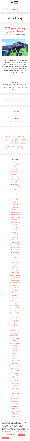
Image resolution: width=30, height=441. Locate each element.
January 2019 (15, 393)
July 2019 (15, 378)
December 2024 (15, 214)
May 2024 (15, 232)
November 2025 (15, 187)
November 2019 (15, 368)
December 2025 (15, 184)
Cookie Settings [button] (8, 434)
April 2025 (15, 204)
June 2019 (15, 381)
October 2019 (15, 371)
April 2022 (15, 295)
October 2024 (15, 219)
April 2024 (15, 235)
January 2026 (15, 182)
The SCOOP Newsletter (15, 8)
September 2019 (15, 373)
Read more (23, 431)
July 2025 (15, 197)
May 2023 (15, 262)
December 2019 (15, 366)
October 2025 (15, 189)
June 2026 (15, 169)
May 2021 (15, 323)
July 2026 (15, 167)
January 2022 (15, 303)
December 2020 (15, 335)
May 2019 (15, 383)
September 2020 (15, 343)
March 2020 (15, 358)
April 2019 (15, 386)
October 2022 (15, 280)
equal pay (8, 84)
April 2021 (15, 325)
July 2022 (15, 287)
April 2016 (15, 413)
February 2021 (15, 330)
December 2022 (15, 275)
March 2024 (15, 237)
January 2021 (15, 333)
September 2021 (15, 313)
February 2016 (15, 416)
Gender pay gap (18, 84)
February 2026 (15, 179)
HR (26, 84)
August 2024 (15, 224)
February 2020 (15, 361)
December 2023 (15, 245)
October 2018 (15, 401)
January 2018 (15, 408)
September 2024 (15, 222)
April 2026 (15, 174)
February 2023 (15, 270)
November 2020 (15, 338)
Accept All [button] (5, 438)
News (7, 9)
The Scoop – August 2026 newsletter (15, 136)
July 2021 (15, 318)
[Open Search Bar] (27, 2)
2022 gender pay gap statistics (15, 29)
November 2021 (15, 308)
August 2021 (15, 315)
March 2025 (15, 207)
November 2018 (15, 398)
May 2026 (15, 172)
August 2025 (15, 194)
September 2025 (15, 192)
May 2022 (15, 293)
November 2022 (15, 277)
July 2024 (15, 227)
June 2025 (15, 199)
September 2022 (15, 282)
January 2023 (15, 272)
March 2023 (15, 267)
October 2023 (15, 250)
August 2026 (15, 164)
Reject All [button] (21, 434)
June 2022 (15, 290)
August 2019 (15, 376)
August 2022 (15, 285)
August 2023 (15, 255)
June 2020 (15, 350)
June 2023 (15, 260)
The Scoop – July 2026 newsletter (15, 146)
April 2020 (15, 355)
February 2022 (15, 300)
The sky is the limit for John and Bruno (15, 143)
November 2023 (15, 247)
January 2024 (15, 242)
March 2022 (15, 298)
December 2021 (15, 305)
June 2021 (15, 320)
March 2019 (15, 388)
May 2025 (15, 202)
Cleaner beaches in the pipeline (15, 149)
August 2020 (15, 345)
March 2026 (15, 177)
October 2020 (15, 340)
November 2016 (15, 411)
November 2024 (15, 217)
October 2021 (15, 310)
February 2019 (15, 391)
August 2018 (15, 403)
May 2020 (15, 353)
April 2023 (15, 265)
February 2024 (15, 240)
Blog (2, 9)
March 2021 (15, 328)
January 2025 (15, 212)
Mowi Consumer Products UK (12, 87)
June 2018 (15, 406)
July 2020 (15, 348)
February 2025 (15, 209)
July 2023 (15, 257)
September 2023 (15, 252)
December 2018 (15, 396)
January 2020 (15, 363)
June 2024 (15, 230)
